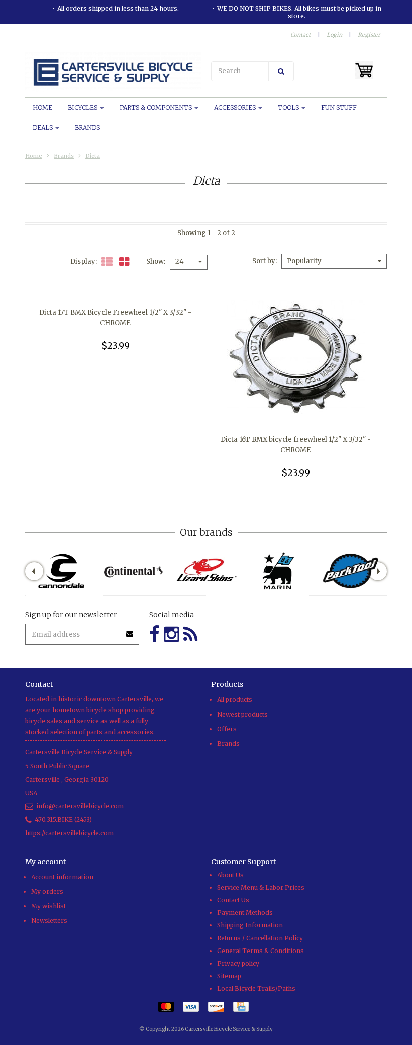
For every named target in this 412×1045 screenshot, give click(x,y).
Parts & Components (156, 107)
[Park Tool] (350, 571)
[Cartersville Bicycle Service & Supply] (113, 72)
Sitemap (229, 976)
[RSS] (190, 634)
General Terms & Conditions (260, 951)
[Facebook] (154, 634)
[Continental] (133, 571)
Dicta (92, 155)
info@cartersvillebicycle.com (80, 806)
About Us (230, 875)
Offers (227, 729)
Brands (87, 127)
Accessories (235, 107)
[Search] (281, 71)
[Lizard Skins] (206, 571)
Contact (300, 34)
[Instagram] (171, 634)
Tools (289, 107)
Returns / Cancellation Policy (260, 938)
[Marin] (278, 571)
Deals (43, 127)
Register (369, 34)
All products (234, 699)
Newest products (242, 714)
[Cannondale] (61, 571)
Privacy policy (238, 963)
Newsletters (49, 920)
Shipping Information (250, 925)
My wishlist (48, 906)
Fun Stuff (339, 107)
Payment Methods (245, 912)
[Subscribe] (130, 630)
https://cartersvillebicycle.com (69, 833)
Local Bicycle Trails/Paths (256, 988)
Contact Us (233, 900)
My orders (47, 891)
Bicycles (83, 107)
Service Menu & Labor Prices (260, 887)
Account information (62, 877)
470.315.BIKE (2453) (63, 819)
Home (42, 107)
